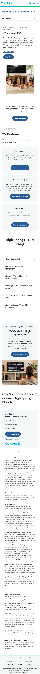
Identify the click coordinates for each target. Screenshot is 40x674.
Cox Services (6, 11)
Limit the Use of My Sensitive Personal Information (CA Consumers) (20, 668)
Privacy (30, 664)
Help (29, 657)
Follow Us (9, 664)
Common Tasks (19, 657)
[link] (2, 3)
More (19, 661)
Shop (9, 657)
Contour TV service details (15, 495)
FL (16, 11)
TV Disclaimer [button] (8, 52)
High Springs (25, 11)
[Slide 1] (18, 451)
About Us (9, 661)
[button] (30, 3)
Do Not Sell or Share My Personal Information (20, 670)
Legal (19, 664)
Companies (29, 661)
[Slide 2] (21, 451)
